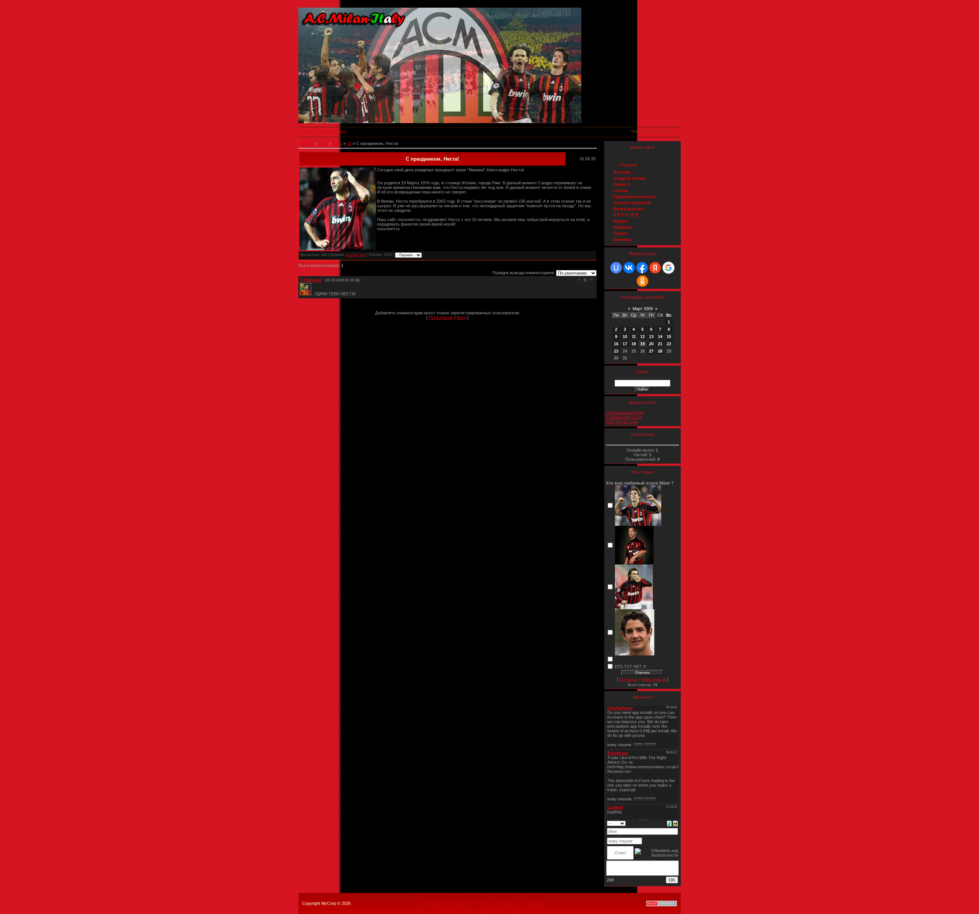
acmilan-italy (356, 255)
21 (660, 344)
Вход (342, 131)
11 (634, 336)
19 (349, 143)
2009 (323, 143)
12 (642, 336)
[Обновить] (669, 823)
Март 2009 (643, 308)
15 (669, 336)
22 (669, 344)
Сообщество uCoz (624, 417)
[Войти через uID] (616, 267)
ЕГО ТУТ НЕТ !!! (630, 666)
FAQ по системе (622, 422)
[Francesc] (307, 293)
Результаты (628, 679)
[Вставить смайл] (675, 823)
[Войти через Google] (668, 268)
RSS (677, 131)
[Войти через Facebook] (642, 267)
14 (660, 336)
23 (616, 351)
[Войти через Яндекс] (655, 267)
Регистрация (324, 131)
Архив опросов (653, 679)
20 (651, 344)
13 (651, 336)
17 (625, 344)
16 (616, 344)
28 (660, 351)
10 (625, 336)
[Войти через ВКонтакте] (629, 267)
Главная (304, 131)
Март (337, 143)
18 (633, 344)
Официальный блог (625, 412)
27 (651, 351)
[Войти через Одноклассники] (642, 281)
